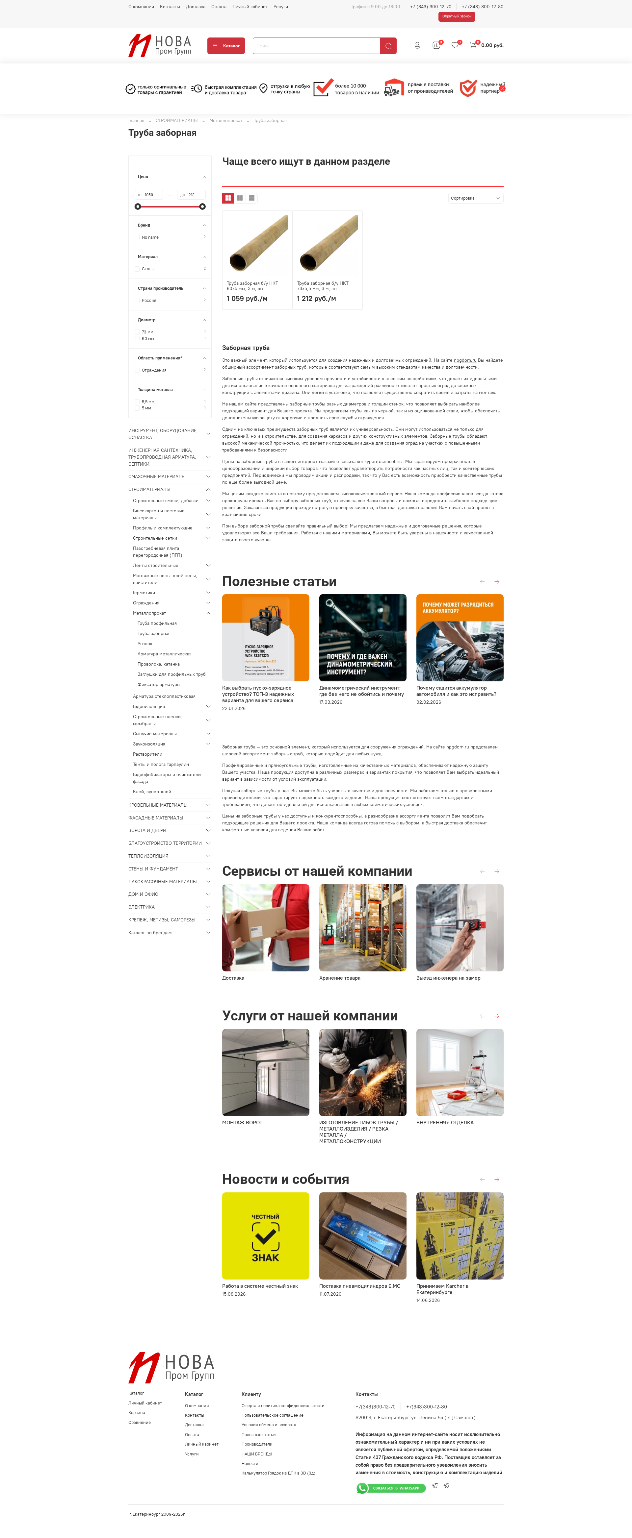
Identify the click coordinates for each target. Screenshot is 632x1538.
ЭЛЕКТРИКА (141, 907)
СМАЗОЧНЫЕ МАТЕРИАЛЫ (157, 476)
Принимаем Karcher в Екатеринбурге (442, 1288)
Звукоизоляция (149, 744)
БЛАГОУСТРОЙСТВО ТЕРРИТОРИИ (165, 843)
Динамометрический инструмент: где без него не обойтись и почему (361, 690)
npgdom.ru (465, 360)
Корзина (136, 1412)
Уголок (145, 644)
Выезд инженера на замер (448, 977)
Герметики (144, 593)
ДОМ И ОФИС (143, 894)
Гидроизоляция (149, 706)
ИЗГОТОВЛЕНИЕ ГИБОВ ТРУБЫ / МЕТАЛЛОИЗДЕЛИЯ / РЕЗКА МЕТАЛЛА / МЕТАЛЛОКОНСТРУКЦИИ (358, 1131)
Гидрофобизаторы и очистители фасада (167, 777)
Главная (136, 120)
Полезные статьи (259, 1434)
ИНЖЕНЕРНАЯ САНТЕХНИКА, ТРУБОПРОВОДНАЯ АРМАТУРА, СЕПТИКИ (162, 457)
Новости (250, 1463)
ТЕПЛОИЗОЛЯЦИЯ (148, 856)
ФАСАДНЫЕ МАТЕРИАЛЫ (155, 818)
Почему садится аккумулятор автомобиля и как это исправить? (456, 690)
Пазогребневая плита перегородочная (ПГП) (157, 551)
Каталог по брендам (150, 933)
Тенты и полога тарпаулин (161, 764)
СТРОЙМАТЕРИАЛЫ (177, 120)
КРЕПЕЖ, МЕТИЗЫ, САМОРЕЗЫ (162, 920)
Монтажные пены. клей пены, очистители (165, 579)
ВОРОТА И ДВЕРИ (147, 830)
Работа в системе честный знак (260, 1285)
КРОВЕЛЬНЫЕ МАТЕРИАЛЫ (158, 805)
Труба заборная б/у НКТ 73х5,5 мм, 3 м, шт (323, 285)
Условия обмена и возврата (269, 1424)
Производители (257, 1444)
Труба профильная (157, 623)
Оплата (218, 7)
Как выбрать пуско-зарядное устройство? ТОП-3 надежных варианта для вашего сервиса (258, 693)
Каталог (231, 46)
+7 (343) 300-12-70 (431, 7)
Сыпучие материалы (155, 734)
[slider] (138, 206)
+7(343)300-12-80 (426, 1407)
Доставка (195, 7)
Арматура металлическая (165, 654)
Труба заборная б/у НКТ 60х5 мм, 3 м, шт (252, 285)
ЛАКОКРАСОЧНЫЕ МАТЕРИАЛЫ (162, 882)
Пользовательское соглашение (272, 1415)
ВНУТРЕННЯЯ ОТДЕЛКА (445, 1122)
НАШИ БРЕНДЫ (257, 1454)
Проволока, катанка (159, 664)
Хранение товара (339, 977)
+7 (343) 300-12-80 (483, 7)
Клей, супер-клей (152, 791)
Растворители (147, 754)
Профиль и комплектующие (163, 528)
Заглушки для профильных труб (172, 674)
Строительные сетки (155, 538)
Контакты (170, 7)
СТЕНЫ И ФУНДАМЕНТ (153, 869)
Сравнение (139, 1422)
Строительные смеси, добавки (165, 500)
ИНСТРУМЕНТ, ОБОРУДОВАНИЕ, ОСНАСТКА (163, 433)
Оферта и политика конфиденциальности (283, 1405)
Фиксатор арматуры (159, 684)
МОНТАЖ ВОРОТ (242, 1122)
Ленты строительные (155, 565)
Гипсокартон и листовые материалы (159, 514)
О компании (141, 7)
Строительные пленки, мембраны (157, 720)
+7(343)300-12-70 (376, 1407)
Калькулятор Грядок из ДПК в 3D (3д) (278, 1473)
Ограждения (146, 603)
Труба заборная (154, 633)
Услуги (281, 7)
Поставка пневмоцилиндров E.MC (360, 1285)
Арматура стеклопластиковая (164, 696)
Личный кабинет (250, 7)
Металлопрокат (225, 120)
